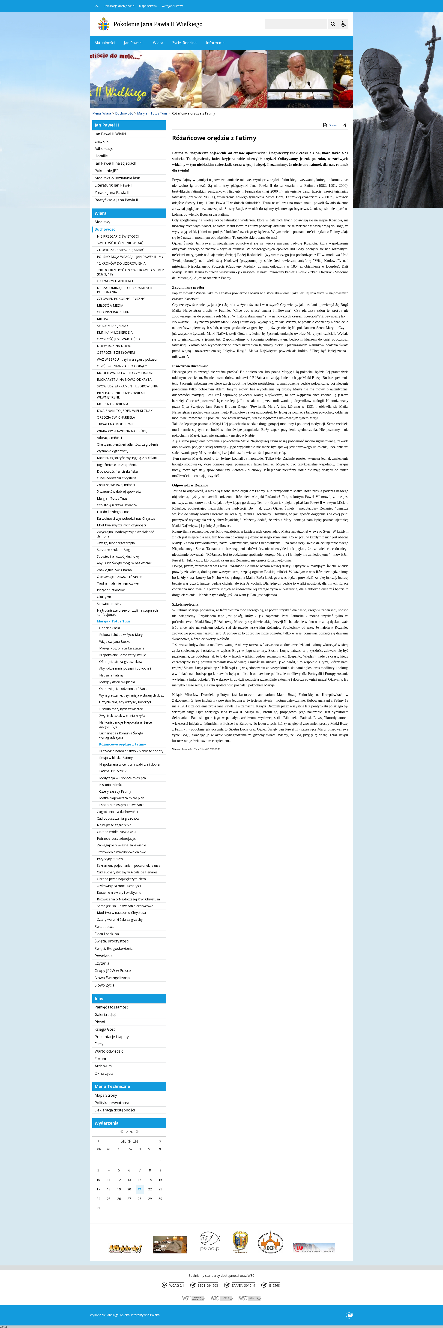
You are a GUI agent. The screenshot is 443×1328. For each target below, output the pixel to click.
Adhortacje (104, 148)
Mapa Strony (106, 1095)
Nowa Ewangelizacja (112, 977)
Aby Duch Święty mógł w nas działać (124, 563)
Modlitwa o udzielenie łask (117, 178)
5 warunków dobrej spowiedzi (119, 491)
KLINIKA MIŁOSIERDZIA (115, 332)
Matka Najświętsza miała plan (121, 798)
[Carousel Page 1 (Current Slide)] (135, 99)
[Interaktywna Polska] (349, 1315)
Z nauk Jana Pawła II (112, 192)
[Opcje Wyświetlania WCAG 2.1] (343, 24)
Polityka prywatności (112, 1102)
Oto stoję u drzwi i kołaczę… (118, 505)
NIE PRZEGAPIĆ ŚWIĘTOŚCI (118, 236)
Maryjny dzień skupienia (117, 682)
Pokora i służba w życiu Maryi (121, 634)
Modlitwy (102, 221)
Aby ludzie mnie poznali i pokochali (125, 668)
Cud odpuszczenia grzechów (118, 818)
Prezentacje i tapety (112, 1036)
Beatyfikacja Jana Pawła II (116, 199)
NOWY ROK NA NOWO (114, 346)
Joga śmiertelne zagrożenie (117, 464)
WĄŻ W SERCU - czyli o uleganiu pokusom (128, 359)
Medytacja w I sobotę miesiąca (122, 778)
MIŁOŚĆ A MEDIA (110, 305)
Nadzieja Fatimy (111, 675)
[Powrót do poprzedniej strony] (345, 125)
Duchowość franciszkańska (117, 471)
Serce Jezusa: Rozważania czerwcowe (125, 906)
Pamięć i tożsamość (112, 1007)
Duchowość (105, 229)
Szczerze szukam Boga (114, 549)
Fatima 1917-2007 (112, 771)
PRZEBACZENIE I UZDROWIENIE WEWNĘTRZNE (121, 395)
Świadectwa (104, 926)
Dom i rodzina (107, 933)
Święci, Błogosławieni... (114, 948)
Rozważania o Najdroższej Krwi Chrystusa (128, 899)
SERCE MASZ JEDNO (112, 325)
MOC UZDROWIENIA (112, 404)
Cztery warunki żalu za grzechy (120, 919)
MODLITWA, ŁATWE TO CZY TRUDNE (125, 373)
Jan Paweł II (134, 42)
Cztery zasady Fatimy (115, 791)
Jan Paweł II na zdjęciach (115, 163)
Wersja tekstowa (172, 6)
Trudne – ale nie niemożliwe (118, 583)
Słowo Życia (104, 985)
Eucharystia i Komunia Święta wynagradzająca (121, 735)
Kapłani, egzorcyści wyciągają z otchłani (127, 458)
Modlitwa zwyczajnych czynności (121, 525)
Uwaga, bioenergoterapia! (116, 543)
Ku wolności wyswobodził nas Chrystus (126, 518)
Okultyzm (104, 597)
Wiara (158, 42)
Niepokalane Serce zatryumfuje (122, 655)
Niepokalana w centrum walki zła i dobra (129, 764)
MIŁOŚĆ (103, 319)
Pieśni (100, 1021)
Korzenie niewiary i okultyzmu (119, 892)
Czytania (102, 963)
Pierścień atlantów (111, 590)
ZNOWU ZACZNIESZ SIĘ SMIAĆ (120, 249)
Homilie (101, 155)
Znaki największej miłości (116, 485)
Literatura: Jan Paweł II (114, 185)
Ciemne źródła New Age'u (116, 832)
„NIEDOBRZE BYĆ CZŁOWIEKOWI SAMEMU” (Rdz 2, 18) (130, 272)
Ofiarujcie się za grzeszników (120, 661)
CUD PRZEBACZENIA (113, 312)
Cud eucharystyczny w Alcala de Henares (127, 872)
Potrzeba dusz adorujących (117, 838)
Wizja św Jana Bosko (114, 641)
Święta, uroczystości (112, 941)
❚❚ (99, 99)
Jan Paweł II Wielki (110, 133)
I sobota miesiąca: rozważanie (121, 805)
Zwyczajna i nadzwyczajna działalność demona (125, 534)
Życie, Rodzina (184, 42)
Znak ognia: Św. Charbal (114, 570)
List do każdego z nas (113, 512)
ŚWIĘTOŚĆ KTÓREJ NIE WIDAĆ (120, 243)
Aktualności (105, 42)
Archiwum (103, 1065)
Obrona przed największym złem (121, 879)
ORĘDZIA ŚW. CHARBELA (116, 417)
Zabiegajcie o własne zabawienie (121, 845)
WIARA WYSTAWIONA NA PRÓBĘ (122, 431)
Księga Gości (105, 1029)
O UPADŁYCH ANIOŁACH (115, 281)
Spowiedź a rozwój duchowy (118, 556)
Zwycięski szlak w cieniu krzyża (122, 715)
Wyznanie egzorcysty (112, 451)
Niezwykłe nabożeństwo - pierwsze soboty (131, 751)
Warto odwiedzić (109, 1051)
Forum (100, 1058)
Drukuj (333, 125)
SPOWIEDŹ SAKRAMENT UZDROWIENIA (127, 386)
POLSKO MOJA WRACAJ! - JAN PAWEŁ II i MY (130, 256)
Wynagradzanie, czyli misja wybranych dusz (131, 695)
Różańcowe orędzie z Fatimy (122, 744)
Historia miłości (110, 784)
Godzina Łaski (109, 628)
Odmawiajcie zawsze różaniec (119, 576)
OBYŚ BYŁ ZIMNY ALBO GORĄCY (122, 366)
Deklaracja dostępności (119, 6)
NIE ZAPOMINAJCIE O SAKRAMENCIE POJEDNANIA (125, 290)
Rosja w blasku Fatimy (116, 757)
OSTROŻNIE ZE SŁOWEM (116, 352)
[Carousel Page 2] (139, 99)
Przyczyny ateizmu (111, 859)
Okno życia (104, 1073)
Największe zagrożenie (114, 825)
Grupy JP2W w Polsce (113, 970)
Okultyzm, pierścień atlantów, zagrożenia (128, 444)
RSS (97, 6)
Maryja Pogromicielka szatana (121, 648)
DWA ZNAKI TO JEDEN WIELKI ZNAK (125, 410)
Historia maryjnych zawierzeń (121, 709)
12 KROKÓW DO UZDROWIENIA (121, 263)
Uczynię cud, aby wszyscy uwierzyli (125, 702)
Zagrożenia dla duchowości (117, 811)
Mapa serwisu (148, 6)
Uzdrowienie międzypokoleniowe (121, 852)
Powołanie (104, 955)
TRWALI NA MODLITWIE (115, 424)
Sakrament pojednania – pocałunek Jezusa (128, 865)
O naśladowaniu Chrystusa (117, 478)
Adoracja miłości (109, 437)
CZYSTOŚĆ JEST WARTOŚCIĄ (119, 339)
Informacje (215, 42)
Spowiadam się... (109, 603)
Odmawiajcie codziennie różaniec (124, 688)
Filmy (99, 1043)
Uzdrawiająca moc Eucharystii (119, 886)
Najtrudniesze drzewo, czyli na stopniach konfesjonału (127, 612)
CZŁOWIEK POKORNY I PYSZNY (121, 298)
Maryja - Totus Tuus (112, 498)
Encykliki (102, 141)
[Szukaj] (333, 24)
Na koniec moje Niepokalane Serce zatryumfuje (125, 724)
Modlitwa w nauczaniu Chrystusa (121, 912)
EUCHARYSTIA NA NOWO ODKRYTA (124, 379)
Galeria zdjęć (106, 1014)
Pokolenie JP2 (106, 170)
